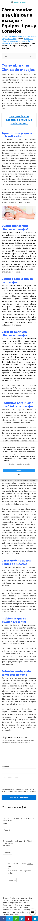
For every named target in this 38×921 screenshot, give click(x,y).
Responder (7, 830)
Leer (19, 474)
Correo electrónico (10, 777)
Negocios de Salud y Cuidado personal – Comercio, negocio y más (17, 41)
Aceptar (19, 470)
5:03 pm (32, 818)
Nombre (5, 767)
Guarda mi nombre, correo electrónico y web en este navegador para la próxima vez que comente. (19, 790)
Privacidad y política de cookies (19, 464)
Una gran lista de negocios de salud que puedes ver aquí (19, 120)
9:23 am (30, 864)
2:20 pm (32, 841)
